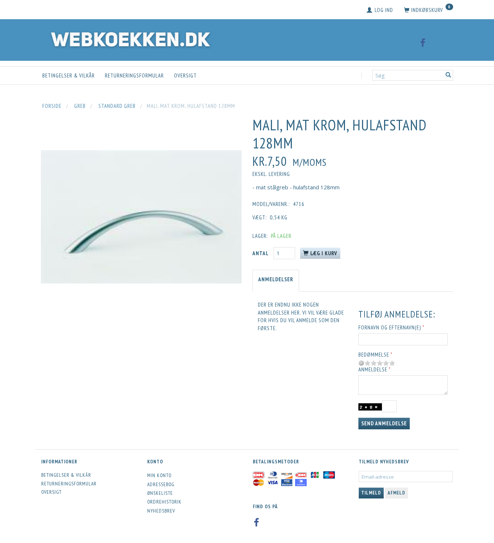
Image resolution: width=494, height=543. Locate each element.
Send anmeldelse (384, 423)
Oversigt (185, 75)
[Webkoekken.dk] (129, 38)
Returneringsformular (134, 75)
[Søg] (448, 75)
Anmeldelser (275, 279)
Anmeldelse (372, 369)
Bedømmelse (373, 354)
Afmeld (396, 493)
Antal (261, 253)
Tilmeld (371, 493)
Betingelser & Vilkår (68, 75)
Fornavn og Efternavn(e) (389, 327)
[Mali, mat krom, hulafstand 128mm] (141, 216)
